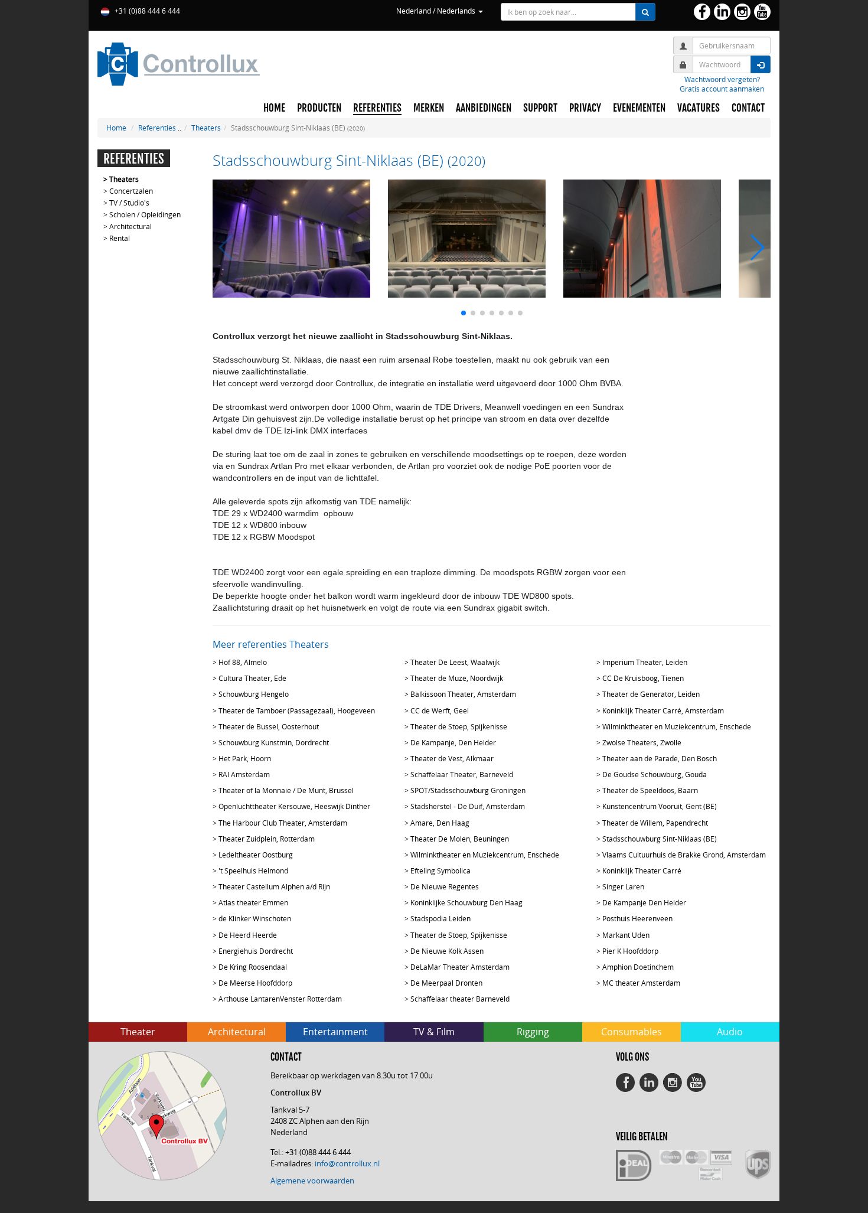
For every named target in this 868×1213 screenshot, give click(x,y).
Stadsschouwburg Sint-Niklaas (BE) (659, 838)
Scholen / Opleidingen (145, 214)
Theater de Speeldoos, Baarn (650, 790)
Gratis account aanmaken (722, 88)
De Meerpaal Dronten (446, 982)
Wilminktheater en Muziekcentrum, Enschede (676, 726)
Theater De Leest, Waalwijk (455, 662)
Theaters (206, 127)
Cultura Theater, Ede (252, 678)
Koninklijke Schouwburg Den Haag (466, 902)
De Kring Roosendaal (252, 966)
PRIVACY (585, 108)
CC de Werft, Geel (439, 710)
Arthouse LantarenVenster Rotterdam (280, 998)
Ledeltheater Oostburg (255, 854)
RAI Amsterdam (244, 774)
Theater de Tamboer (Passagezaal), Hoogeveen (296, 710)
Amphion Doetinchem (638, 966)
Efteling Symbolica (440, 870)
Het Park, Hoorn (244, 758)
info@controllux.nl (347, 1163)
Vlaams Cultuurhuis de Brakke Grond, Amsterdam (684, 854)
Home (116, 127)
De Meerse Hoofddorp (255, 982)
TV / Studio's (129, 202)
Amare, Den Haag (439, 822)
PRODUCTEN (319, 108)
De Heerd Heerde (247, 935)
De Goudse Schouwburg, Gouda (654, 774)
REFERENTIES (377, 108)
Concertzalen (131, 190)
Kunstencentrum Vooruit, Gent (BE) (659, 806)
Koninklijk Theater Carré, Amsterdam (663, 710)
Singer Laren (623, 886)
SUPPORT (540, 108)
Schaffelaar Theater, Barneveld (461, 774)
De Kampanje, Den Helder (453, 742)
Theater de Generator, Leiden (651, 694)
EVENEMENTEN (639, 108)
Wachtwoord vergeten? (722, 79)
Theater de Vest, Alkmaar (452, 758)
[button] (463, 313)
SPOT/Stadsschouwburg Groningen (468, 790)
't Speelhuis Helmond (253, 870)
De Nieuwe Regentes (444, 886)
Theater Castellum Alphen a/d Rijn (274, 886)
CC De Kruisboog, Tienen (643, 678)
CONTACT (748, 108)
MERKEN (428, 108)
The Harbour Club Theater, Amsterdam (282, 822)
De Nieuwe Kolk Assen (447, 951)
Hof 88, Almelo (242, 662)
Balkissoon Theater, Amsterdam (463, 694)
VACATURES (698, 108)
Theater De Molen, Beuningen (459, 838)
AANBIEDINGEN (483, 108)
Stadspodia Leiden (440, 918)
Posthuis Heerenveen (637, 918)
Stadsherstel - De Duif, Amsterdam (467, 806)
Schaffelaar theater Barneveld (460, 998)
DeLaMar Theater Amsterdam (460, 966)
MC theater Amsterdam (641, 982)
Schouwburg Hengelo (253, 694)
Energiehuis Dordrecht (255, 951)
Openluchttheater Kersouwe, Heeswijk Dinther (294, 806)
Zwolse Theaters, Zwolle (641, 742)
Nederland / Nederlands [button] (436, 10)
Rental (119, 238)
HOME (274, 108)
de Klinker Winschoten (254, 918)
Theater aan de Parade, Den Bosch (659, 758)
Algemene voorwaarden (312, 1180)
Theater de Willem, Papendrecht (655, 822)
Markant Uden (626, 935)
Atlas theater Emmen (253, 902)
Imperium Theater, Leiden (644, 662)
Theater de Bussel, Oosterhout (268, 726)
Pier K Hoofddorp (630, 951)
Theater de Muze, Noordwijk (456, 678)
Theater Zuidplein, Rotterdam (266, 838)
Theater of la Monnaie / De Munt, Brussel (286, 790)
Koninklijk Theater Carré (641, 870)
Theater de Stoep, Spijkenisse (458, 726)
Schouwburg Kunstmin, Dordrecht (273, 742)
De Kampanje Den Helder (644, 902)
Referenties (157, 127)
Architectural (130, 226)
